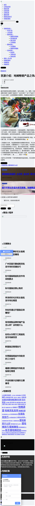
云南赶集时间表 (9, 397)
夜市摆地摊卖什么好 (6, 414)
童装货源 (6, 14)
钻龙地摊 (22, 434)
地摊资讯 (3, 71)
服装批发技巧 (8, 16)
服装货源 (6, 8)
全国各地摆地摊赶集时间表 (11, 400)
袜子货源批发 (18, 434)
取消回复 (3, 208)
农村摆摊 (7, 402)
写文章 (4, 67)
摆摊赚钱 (13, 427)
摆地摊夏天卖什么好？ (16, 424)
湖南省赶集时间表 (15, 432)
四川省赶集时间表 (19, 402)
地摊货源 (22, 411)
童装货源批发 (11, 434)
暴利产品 (8, 432)
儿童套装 (19, 397)
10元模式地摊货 (6, 395)
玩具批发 (21, 432)
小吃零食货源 (12, 417)
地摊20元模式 (14, 404)
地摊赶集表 (7, 18)
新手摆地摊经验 (13, 430)
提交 (9, 208)
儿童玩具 (23, 397)
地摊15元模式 (8, 404)
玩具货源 (6, 10)
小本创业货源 (20, 417)
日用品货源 (7, 6)
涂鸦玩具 (6, 12)
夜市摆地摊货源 (14, 414)
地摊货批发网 (11, 410)
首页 (5, 4)
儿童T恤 (15, 397)
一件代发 (13, 395)
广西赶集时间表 (16, 420)
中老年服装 (18, 395)
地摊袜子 (15, 407)
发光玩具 (12, 402)
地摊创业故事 (21, 404)
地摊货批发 (7, 28)
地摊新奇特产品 (8, 407)
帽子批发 (10, 420)
